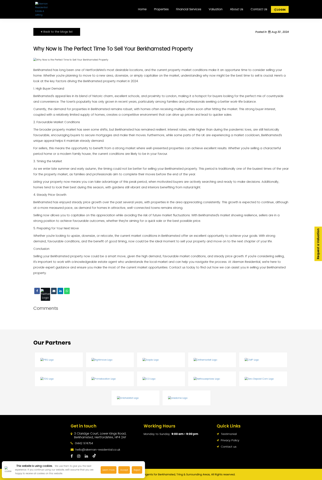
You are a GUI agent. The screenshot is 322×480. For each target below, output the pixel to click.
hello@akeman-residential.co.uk (97, 450)
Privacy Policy (229, 440)
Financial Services (188, 9)
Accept (124, 470)
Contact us (259, 9)
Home (142, 9)
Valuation (215, 9)
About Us (236, 9)
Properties (161, 9)
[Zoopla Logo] (161, 359)
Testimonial (228, 434)
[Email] (54, 291)
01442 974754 (84, 443)
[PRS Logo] (59, 359)
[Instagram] (78, 456)
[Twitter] (45, 294)
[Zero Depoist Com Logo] (263, 378)
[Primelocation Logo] (110, 378)
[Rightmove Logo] (110, 359)
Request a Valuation (318, 243)
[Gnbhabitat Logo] (135, 397)
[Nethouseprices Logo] (212, 378)
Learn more (108, 469)
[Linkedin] (60, 291)
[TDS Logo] (59, 378)
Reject (137, 470)
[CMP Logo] (263, 359)
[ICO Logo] (161, 378)
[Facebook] (37, 291)
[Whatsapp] (67, 291)
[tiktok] (94, 456)
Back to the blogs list (57, 32)
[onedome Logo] (186, 397)
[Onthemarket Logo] (212, 359)
